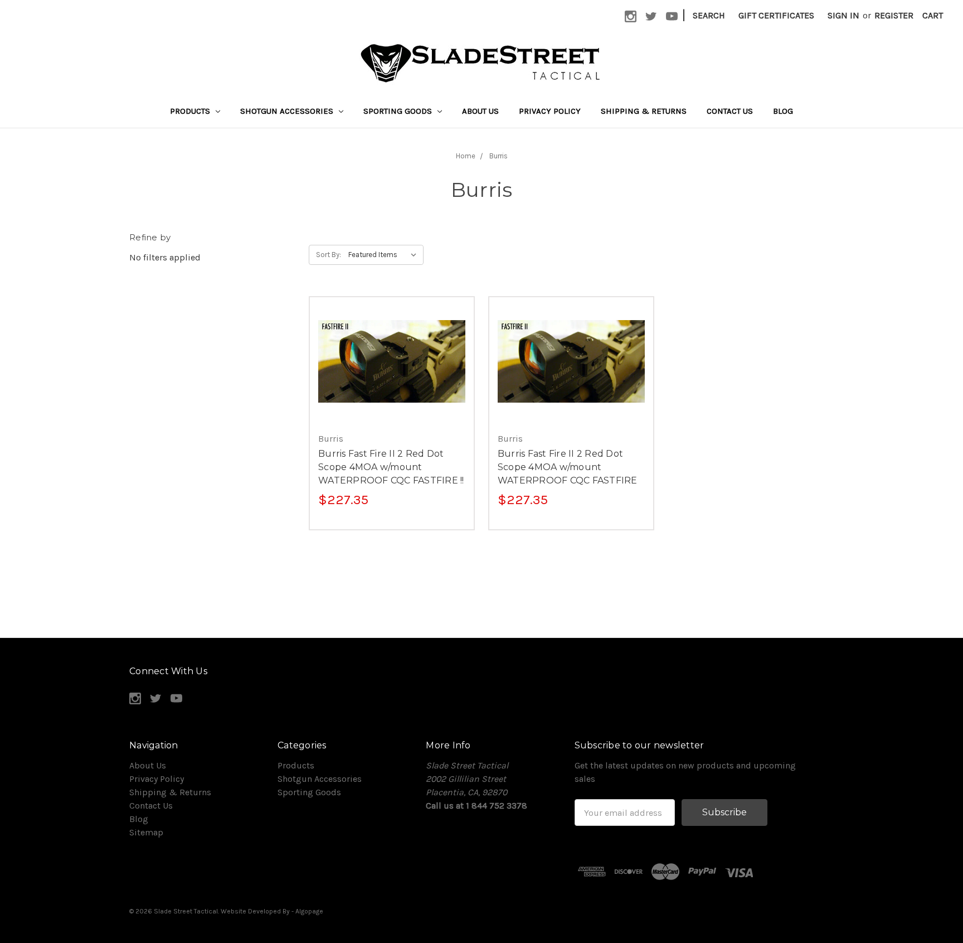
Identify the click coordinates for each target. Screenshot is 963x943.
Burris (498, 156)
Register (893, 15)
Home (465, 156)
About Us (480, 111)
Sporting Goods (398, 111)
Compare (387, 361)
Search (709, 15)
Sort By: (328, 254)
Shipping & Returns (644, 111)
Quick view (392, 339)
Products (191, 111)
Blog (783, 111)
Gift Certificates (776, 15)
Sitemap (146, 832)
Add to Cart (391, 383)
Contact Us (730, 111)
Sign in (843, 15)
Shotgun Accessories (287, 111)
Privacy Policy (550, 111)
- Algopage (307, 911)
